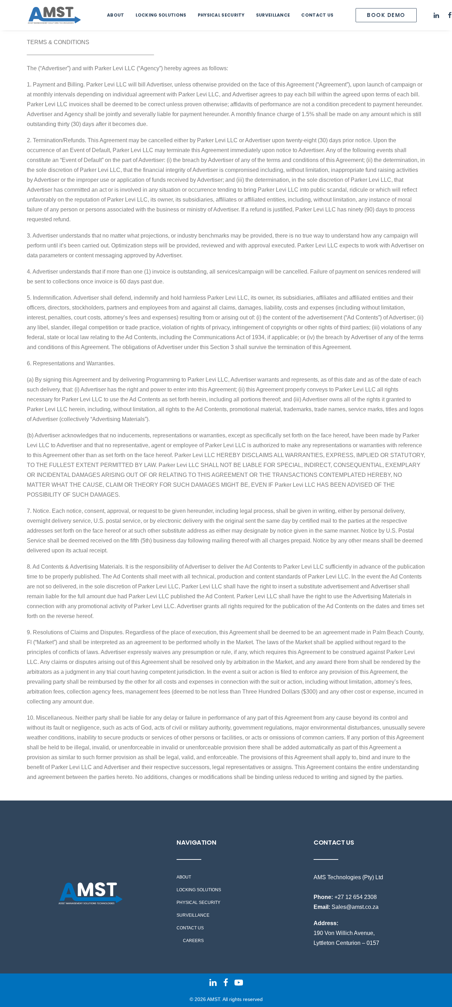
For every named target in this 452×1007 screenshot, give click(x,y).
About (115, 15)
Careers (193, 940)
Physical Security (221, 15)
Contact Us (317, 15)
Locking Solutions (161, 15)
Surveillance (273, 15)
